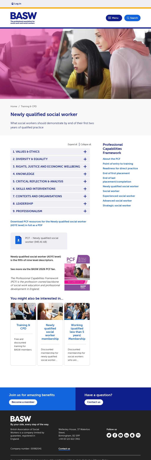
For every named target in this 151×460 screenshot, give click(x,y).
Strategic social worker (117, 205)
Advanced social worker (117, 200)
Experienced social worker (119, 196)
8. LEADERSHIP (23, 203)
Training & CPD (29, 106)
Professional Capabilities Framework (113, 148)
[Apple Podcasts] (132, 435)
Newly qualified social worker (121, 186)
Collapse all (86, 144)
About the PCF (111, 158)
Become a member (23, 402)
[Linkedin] (126, 435)
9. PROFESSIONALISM (27, 211)
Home (13, 106)
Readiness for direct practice (120, 168)
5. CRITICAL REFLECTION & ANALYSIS (38, 181)
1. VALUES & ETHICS (26, 151)
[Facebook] (115, 435)
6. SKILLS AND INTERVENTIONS (34, 188)
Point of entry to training (118, 163)
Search (134, 17)
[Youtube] (120, 435)
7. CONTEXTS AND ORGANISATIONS (37, 196)
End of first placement (116, 173)
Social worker (111, 191)
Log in (17, 3)
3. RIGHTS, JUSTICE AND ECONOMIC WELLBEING (46, 166)
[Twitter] (109, 435)
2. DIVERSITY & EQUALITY (30, 159)
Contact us (93, 402)
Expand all (72, 144)
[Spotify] (138, 435)
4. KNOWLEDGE (23, 174)
